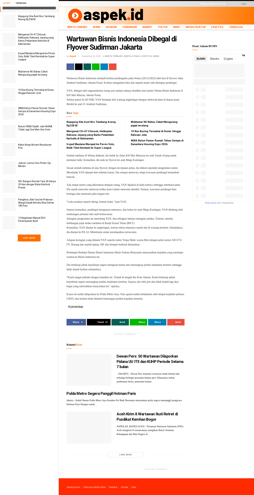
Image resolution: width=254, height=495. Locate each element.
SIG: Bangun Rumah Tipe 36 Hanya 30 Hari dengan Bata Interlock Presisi (37, 184)
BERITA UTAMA (132, 56)
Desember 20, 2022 (91, 56)
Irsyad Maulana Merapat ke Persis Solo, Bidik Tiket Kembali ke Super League (36, 56)
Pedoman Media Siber (95, 487)
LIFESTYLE (169, 4)
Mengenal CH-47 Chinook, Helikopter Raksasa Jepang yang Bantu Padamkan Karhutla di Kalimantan (90, 135)
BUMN (88, 4)
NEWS (141, 4)
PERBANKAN (111, 4)
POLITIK (132, 4)
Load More (29, 238)
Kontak (124, 487)
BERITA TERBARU (75, 4)
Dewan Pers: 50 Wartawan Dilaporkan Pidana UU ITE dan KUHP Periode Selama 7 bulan (150, 361)
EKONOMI (98, 4)
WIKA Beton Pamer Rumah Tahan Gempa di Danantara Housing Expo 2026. (37, 111)
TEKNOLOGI (181, 4)
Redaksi (113, 487)
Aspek (72, 56)
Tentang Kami (73, 487)
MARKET (123, 4)
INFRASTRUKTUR (154, 4)
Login (243, 4)
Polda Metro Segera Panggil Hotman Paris (101, 393)
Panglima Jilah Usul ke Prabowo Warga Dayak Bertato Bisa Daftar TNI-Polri (36, 202)
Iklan (134, 487)
